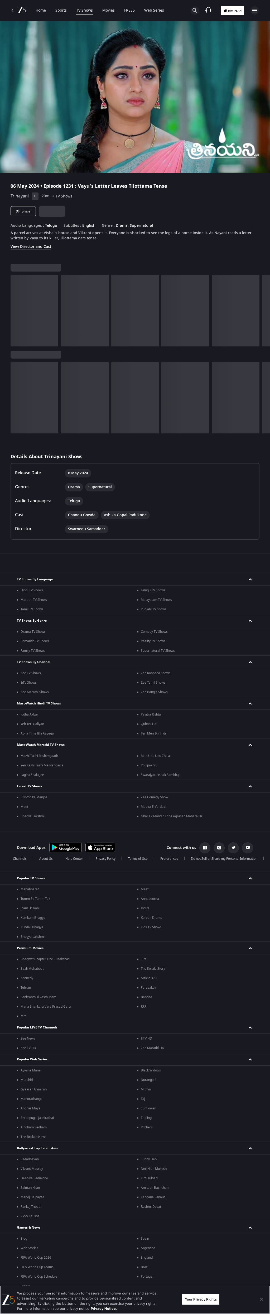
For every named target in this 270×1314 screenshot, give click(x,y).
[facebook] (204, 847)
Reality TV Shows (153, 641)
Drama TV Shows (33, 631)
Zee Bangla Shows (154, 692)
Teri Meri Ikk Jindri (154, 733)
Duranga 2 (148, 1080)
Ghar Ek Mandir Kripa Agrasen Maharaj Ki (171, 816)
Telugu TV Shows (153, 590)
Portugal (147, 1276)
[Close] (261, 1299)
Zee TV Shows (31, 673)
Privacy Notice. (104, 1308)
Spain (145, 1238)
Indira (145, 908)
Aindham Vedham (34, 1127)
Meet (24, 806)
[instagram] (219, 847)
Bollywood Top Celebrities (37, 1148)
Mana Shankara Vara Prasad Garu (46, 1006)
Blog (24, 1238)
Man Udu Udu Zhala (155, 755)
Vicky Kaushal (30, 1216)
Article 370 (149, 978)
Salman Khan (30, 1187)
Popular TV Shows (31, 878)
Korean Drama (151, 917)
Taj (143, 1098)
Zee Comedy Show (154, 797)
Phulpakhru (149, 765)
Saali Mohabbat (32, 968)
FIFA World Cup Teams (37, 1267)
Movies (108, 10)
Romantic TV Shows (35, 641)
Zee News (28, 1038)
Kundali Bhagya (32, 927)
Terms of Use (138, 858)
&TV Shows (29, 682)
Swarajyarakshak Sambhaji (160, 774)
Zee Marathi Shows (35, 692)
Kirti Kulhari (149, 1178)
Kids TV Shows (151, 927)
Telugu (51, 225)
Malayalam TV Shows (156, 599)
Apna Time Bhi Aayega (37, 733)
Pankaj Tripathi (31, 1206)
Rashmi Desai (151, 1206)
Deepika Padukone (34, 1178)
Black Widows (151, 1070)
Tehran (26, 987)
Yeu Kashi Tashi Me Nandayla (42, 765)
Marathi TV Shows (34, 599)
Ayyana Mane (31, 1070)
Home (41, 10)
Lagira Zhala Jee (32, 774)
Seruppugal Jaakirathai (37, 1117)
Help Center (74, 858)
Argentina (148, 1248)
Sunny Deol (149, 1159)
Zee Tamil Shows (153, 682)
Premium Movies (30, 948)
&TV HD (146, 1038)
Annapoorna (150, 898)
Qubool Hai (149, 724)
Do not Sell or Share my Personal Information (224, 858)
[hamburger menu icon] (254, 10)
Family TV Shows (33, 650)
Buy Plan (235, 11)
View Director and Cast (31, 246)
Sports (61, 10)
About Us (46, 858)
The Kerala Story (153, 968)
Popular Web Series (32, 1059)
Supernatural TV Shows (158, 650)
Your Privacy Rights (201, 1299)
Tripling (146, 1117)
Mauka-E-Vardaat (153, 806)
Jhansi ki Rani (30, 908)
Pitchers (147, 1127)
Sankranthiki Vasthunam (38, 997)
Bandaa (146, 997)
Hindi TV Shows (32, 590)
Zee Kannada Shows (155, 673)
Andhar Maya (30, 1108)
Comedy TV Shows (154, 631)
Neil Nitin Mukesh (154, 1168)
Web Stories (29, 1248)
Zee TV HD (28, 1048)
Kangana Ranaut (153, 1197)
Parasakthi (148, 987)
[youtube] (247, 847)
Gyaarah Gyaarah (34, 1089)
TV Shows (84, 10)
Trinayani (20, 196)
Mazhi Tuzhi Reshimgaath (39, 755)
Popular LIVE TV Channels (37, 1027)
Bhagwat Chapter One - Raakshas (45, 959)
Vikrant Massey (32, 1168)
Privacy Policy (105, 858)
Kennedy (27, 978)
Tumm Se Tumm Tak (35, 898)
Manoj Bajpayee (32, 1197)
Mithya (146, 1089)
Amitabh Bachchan (154, 1187)
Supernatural (141, 225)
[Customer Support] (208, 10)
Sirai (144, 959)
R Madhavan (30, 1159)
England (147, 1257)
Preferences (169, 858)
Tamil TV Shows (32, 609)
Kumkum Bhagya (33, 917)
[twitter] (233, 847)
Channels (20, 858)
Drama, (122, 225)
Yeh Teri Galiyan (32, 724)
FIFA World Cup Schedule (39, 1276)
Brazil (145, 1267)
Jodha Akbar (29, 714)
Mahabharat (30, 889)
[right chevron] (16, 310)
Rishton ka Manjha (34, 797)
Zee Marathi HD (152, 1048)
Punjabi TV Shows (153, 609)
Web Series (154, 10)
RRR (143, 1006)
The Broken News (33, 1136)
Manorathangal (32, 1098)
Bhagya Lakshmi (33, 816)
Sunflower (148, 1108)
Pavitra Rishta (151, 714)
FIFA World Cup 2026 (36, 1257)
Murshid (27, 1080)
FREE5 (129, 10)
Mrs (23, 1016)
